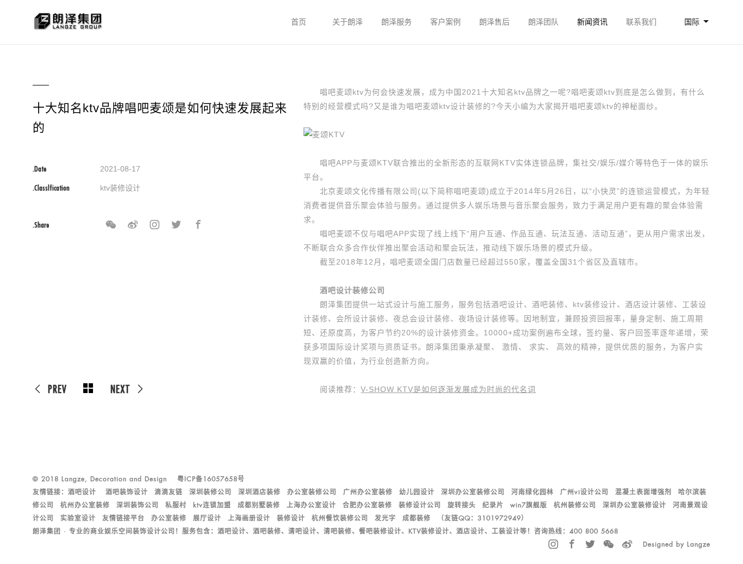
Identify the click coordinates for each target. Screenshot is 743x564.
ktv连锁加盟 (212, 505)
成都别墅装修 (259, 505)
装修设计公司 (420, 505)
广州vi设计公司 (584, 492)
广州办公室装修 (368, 492)
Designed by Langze (676, 544)
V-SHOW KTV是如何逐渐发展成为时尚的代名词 (448, 389)
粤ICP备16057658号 (211, 479)
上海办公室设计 (311, 505)
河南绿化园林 (532, 492)
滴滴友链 (168, 492)
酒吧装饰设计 (127, 492)
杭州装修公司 (575, 505)
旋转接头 (462, 505)
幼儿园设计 (417, 492)
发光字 (385, 518)
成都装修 (417, 518)
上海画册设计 (249, 518)
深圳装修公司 (210, 492)
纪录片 (493, 505)
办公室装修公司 (312, 492)
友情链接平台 (123, 518)
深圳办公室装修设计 (634, 505)
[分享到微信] (111, 224)
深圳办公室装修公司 (473, 492)
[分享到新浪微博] (132, 224)
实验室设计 (78, 518)
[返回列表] (88, 388)
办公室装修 (169, 518)
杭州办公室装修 (85, 505)
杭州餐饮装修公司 (340, 518)
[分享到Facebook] (198, 224)
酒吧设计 (82, 492)
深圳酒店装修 (259, 492)
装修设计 (291, 518)
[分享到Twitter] (176, 224)
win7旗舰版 (528, 505)
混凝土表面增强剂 (643, 492)
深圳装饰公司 (137, 505)
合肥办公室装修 (367, 505)
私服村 (176, 505)
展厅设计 (207, 518)
